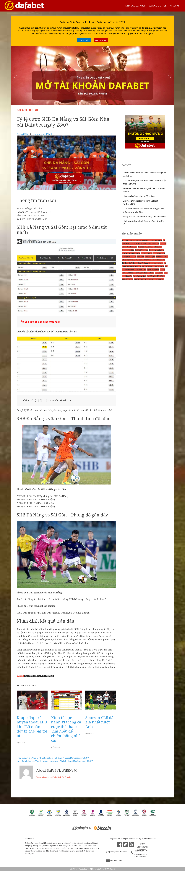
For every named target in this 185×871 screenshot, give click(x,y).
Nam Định (142, 269)
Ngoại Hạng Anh (153, 269)
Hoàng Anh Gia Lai (129, 256)
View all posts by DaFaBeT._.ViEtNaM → (55, 777)
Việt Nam (147, 279)
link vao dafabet (158, 266)
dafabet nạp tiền (128, 250)
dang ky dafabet (134, 253)
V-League (49, 676)
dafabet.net (132, 247)
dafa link (160, 250)
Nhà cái (174, 5)
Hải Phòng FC (150, 256)
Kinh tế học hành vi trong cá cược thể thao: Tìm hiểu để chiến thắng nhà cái (66, 729)
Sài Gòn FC (29, 676)
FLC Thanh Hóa (159, 253)
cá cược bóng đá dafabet (152, 240)
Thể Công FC (152, 276)
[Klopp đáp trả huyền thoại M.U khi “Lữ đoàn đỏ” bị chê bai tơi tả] (32, 710)
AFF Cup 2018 (127, 240)
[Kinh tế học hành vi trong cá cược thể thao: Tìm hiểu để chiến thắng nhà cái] (66, 710)
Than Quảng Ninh (139, 276)
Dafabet (125, 247)
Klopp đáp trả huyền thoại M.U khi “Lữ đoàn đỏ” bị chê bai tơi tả (32, 726)
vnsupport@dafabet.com (118, 852)
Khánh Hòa (136, 263)
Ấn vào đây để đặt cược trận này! (40, 321)
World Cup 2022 (157, 279)
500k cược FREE (157, 5)
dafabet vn (153, 250)
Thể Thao (33, 110)
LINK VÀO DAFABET (135, 5)
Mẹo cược (22, 110)
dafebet (125, 253)
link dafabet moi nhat (133, 266)
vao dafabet (138, 279)
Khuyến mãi (101, 40)
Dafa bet (163, 243)
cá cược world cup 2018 (149, 243)
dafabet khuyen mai (145, 247)
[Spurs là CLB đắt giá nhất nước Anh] (100, 710)
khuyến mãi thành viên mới (145, 260)
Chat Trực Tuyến (116, 860)
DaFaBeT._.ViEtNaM (42, 134)
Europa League (146, 253)
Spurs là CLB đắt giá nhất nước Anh (100, 722)
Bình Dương (138, 240)
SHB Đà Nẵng (39, 676)
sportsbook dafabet (146, 273)
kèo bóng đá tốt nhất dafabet (152, 263)
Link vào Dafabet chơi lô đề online (139, 196)
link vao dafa (147, 266)
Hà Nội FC (141, 256)
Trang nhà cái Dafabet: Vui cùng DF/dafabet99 (144, 216)
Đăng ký (84, 40)
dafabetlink (157, 247)
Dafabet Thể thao (141, 250)
